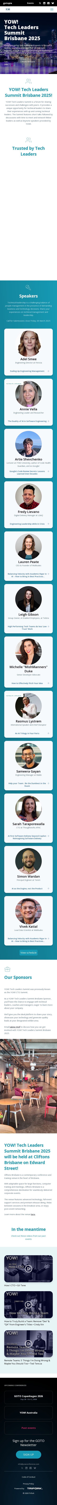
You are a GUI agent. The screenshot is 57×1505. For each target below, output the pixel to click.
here (33, 1214)
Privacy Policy (28, 1484)
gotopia (7, 3)
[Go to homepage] (7, 9)
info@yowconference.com (28, 1464)
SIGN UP (28, 1454)
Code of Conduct (28, 1477)
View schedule (29, 952)
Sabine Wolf (15, 1027)
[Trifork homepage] (35, 1488)
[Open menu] (52, 9)
